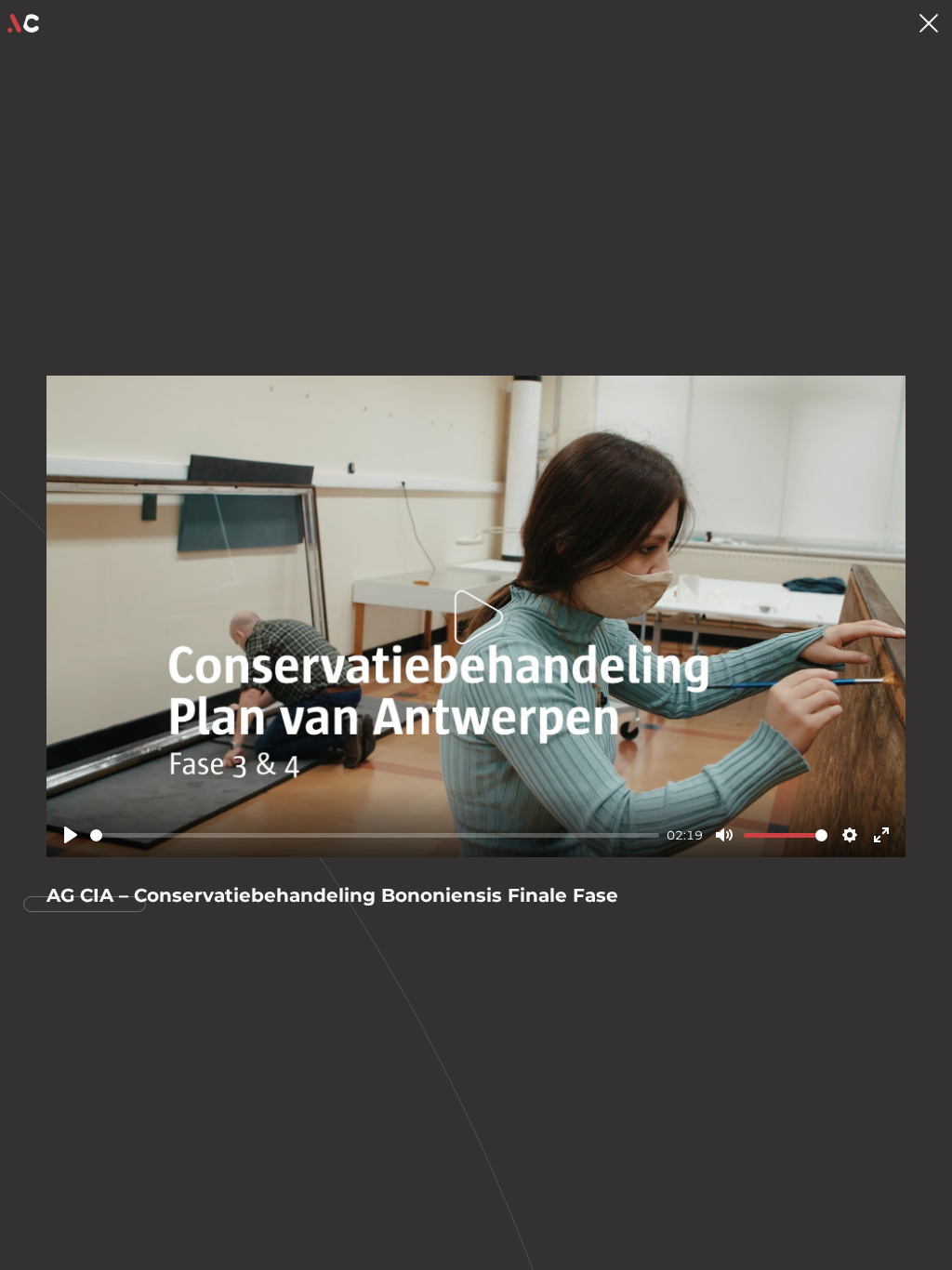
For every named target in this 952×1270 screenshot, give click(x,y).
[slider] (374, 835)
